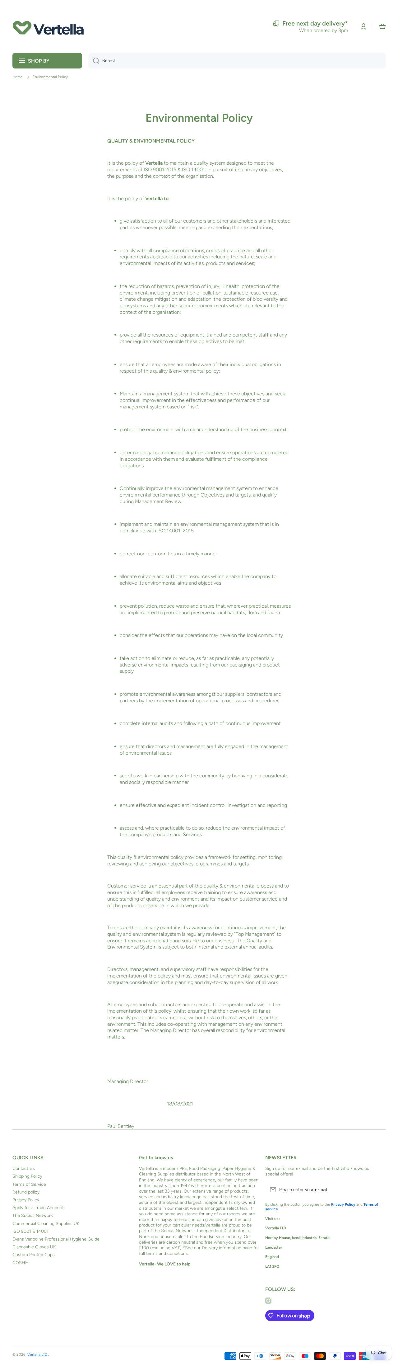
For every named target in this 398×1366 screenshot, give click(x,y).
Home (17, 77)
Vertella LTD (37, 1354)
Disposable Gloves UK (34, 1247)
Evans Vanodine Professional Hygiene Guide (56, 1239)
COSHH (20, 1262)
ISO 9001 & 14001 (30, 1231)
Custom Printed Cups (33, 1254)
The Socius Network (32, 1215)
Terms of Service (29, 1184)
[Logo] (48, 26)
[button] (382, 26)
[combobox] (237, 60)
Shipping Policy (27, 1176)
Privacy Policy (25, 1200)
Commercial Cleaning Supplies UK (45, 1223)
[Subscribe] (378, 1190)
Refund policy (25, 1192)
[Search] (93, 60)
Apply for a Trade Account (38, 1207)
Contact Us (23, 1168)
